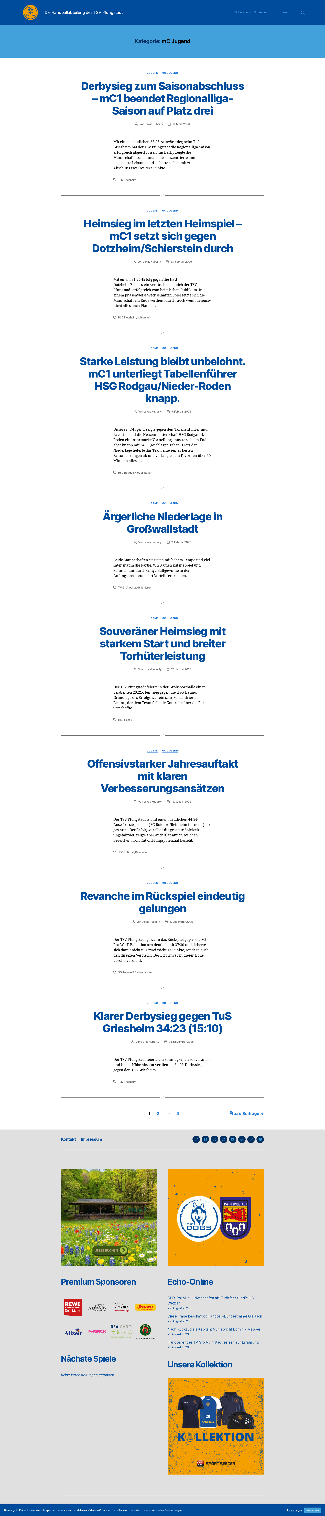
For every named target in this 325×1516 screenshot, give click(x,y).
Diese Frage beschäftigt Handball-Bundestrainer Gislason (215, 1316)
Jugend (152, 72)
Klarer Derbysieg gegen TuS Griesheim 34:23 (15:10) (162, 1022)
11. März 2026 (181, 124)
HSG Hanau (125, 720)
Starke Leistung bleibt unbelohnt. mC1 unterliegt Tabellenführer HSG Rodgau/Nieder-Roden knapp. (162, 380)
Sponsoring (261, 12)
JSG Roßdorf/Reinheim (132, 852)
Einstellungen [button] (294, 1510)
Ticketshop (242, 12)
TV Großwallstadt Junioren (134, 587)
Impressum (91, 1139)
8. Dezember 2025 (181, 921)
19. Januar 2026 (181, 801)
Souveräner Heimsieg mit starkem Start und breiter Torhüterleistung (162, 643)
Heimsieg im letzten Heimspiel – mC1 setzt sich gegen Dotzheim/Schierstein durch (162, 236)
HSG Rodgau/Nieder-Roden (135, 472)
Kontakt (68, 1139)
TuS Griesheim (127, 180)
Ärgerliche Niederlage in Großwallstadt (162, 522)
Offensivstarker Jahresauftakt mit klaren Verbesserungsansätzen (162, 776)
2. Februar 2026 (181, 542)
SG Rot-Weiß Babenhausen (135, 972)
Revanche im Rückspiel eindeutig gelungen (162, 902)
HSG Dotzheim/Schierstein (134, 317)
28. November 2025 (181, 1041)
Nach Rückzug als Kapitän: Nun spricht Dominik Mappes (214, 1329)
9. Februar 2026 (181, 411)
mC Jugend (170, 72)
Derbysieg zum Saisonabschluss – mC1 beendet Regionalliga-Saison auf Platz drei (162, 98)
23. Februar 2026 (181, 261)
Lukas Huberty (154, 124)
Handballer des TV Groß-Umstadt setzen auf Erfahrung (213, 1342)
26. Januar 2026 (181, 669)
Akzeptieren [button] (312, 1510)
